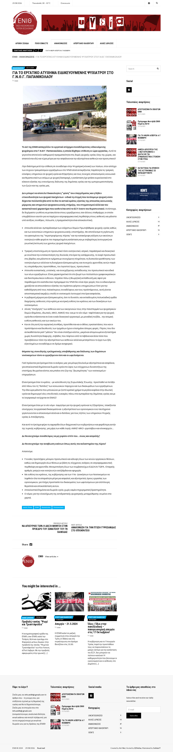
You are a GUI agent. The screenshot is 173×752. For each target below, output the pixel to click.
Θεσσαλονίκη (46, 507)
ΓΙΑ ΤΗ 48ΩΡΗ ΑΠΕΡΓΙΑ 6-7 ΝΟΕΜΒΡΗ (58, 51)
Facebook (149, 3)
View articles (51, 556)
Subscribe (134, 715)
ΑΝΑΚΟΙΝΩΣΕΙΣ (60, 43)
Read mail (41, 748)
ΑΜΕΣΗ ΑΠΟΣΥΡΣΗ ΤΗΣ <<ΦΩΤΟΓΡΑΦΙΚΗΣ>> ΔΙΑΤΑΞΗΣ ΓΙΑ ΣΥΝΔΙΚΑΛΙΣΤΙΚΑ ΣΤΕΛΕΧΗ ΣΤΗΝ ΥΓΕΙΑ (149, 154)
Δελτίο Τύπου (27, 507)
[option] (103, 50)
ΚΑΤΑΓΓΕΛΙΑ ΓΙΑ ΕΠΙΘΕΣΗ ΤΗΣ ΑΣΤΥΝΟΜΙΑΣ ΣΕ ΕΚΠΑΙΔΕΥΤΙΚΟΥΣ (148, 170)
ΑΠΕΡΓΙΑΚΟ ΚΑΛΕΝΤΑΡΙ (83, 43)
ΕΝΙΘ (16, 81)
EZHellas (137, 748)
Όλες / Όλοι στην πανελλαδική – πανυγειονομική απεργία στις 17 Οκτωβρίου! (101, 628)
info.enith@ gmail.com (34, 694)
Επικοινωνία (65, 3)
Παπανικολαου (58, 507)
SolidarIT (157, 748)
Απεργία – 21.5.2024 (66, 623)
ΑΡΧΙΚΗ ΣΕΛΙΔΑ (22, 43)
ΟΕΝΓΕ (129, 234)
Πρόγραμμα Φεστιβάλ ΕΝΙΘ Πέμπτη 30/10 (149, 122)
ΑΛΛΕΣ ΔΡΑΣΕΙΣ (106, 43)
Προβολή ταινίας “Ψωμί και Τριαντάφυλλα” (35, 623)
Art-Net (122, 748)
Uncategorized (133, 217)
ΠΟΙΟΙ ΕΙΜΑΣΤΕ (41, 43)
